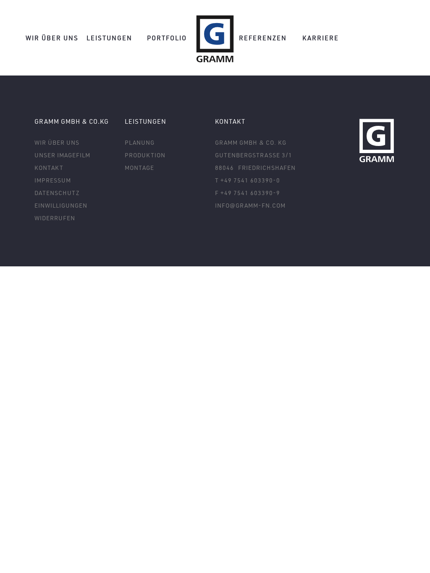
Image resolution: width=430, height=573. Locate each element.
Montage (139, 167)
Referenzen (263, 38)
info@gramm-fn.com (250, 205)
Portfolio (167, 38)
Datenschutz (57, 192)
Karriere (320, 38)
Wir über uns (52, 38)
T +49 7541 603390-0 (247, 180)
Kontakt (48, 167)
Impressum (52, 180)
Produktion (145, 155)
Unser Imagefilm (62, 155)
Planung (140, 142)
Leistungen (109, 38)
